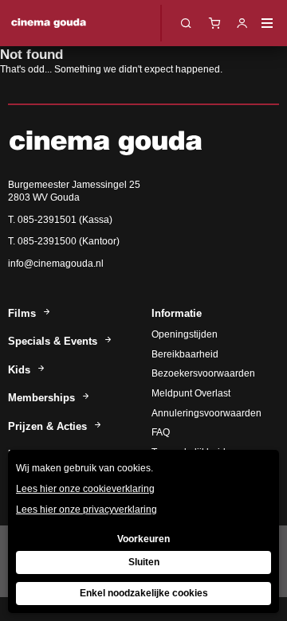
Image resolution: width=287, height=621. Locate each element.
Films (23, 313)
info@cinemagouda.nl (56, 263)
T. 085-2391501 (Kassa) (60, 220)
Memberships (43, 398)
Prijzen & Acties (49, 426)
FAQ (160, 432)
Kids (20, 370)
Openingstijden (184, 334)
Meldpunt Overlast (190, 393)
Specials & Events (54, 341)
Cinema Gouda (48, 23)
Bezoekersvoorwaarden (203, 373)
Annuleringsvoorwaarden (206, 413)
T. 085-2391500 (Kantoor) (64, 241)
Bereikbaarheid (184, 354)
